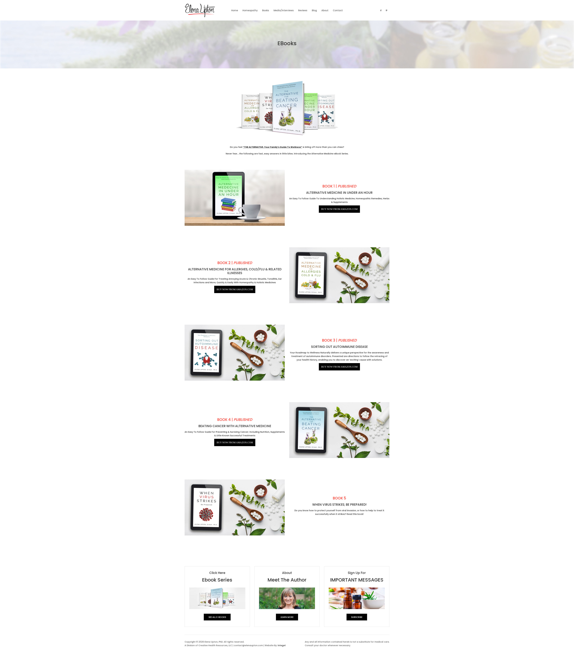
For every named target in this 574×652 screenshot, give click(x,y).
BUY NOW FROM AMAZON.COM (339, 209)
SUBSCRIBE (356, 617)
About (324, 10)
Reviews (302, 10)
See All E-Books (217, 617)
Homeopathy (250, 10)
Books (265, 10)
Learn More (287, 617)
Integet (282, 645)
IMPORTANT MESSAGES (356, 579)
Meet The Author (287, 579)
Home (234, 10)
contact (338, 10)
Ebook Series (217, 579)
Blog (314, 10)
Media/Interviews (284, 10)
